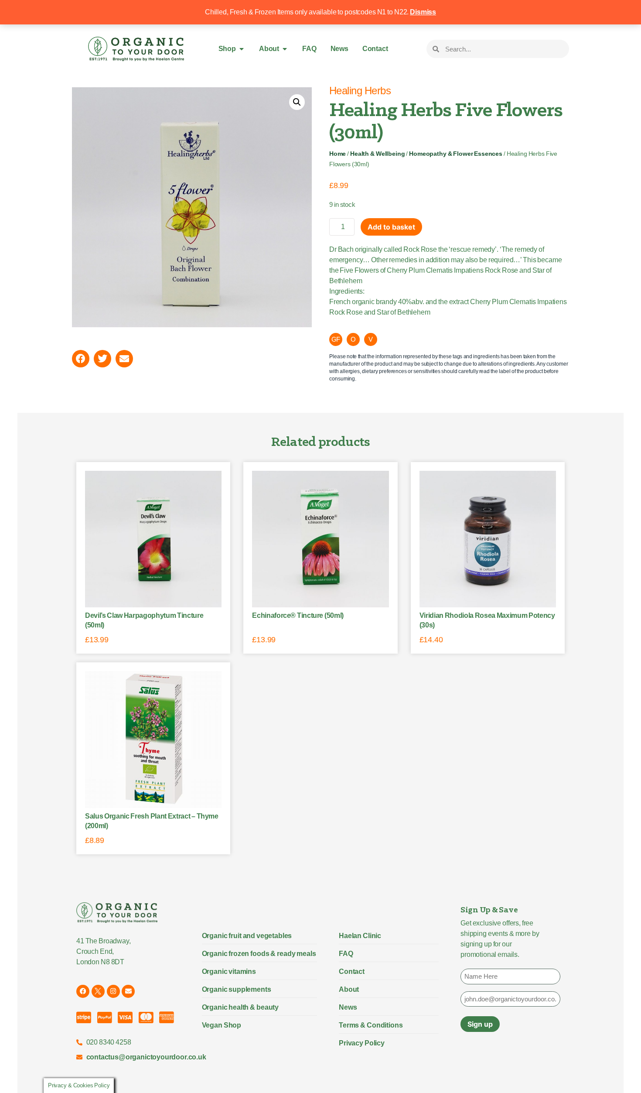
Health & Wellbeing (377, 154)
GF (336, 339)
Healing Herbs (360, 90)
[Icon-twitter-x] (98, 991)
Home (337, 154)
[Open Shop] (241, 49)
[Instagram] (113, 991)
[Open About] (284, 49)
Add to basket (391, 227)
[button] (297, 102)
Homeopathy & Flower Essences (455, 154)
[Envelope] (128, 991)
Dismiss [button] (423, 12)
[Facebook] (82, 991)
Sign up (480, 1024)
